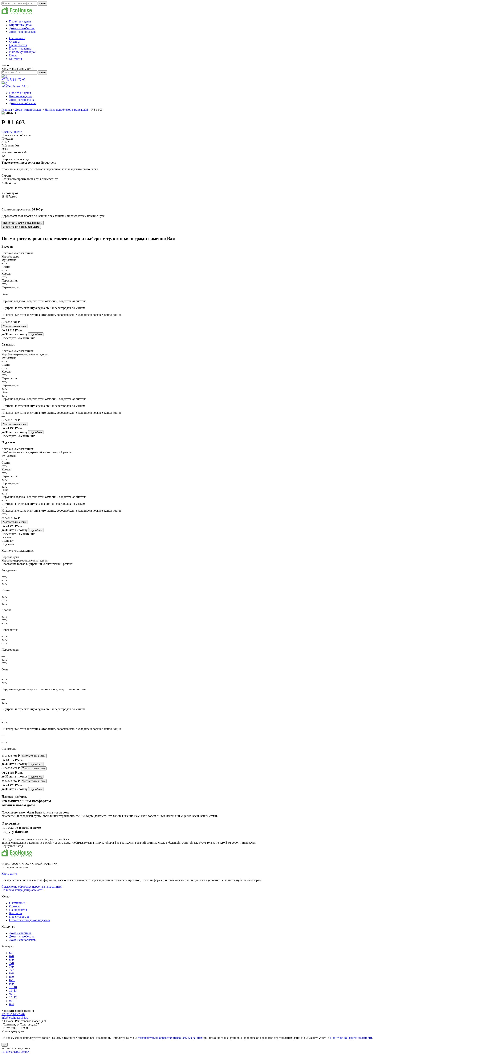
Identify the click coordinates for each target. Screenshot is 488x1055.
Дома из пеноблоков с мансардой (66, 109)
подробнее (36, 334)
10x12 (13, 997)
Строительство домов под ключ (29, 920)
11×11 (13, 990)
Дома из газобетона (22, 28)
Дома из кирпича (20, 933)
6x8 (11, 956)
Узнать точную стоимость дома (21, 226)
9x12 (12, 994)
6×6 (11, 1004)
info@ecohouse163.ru (15, 86)
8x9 (11, 976)
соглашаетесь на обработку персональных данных (170, 1037)
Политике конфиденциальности (351, 1037)
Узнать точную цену (14, 326)
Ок (4, 1044)
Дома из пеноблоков (22, 31)
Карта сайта (9, 873)
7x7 (11, 970)
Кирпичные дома (20, 24)
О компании (17, 38)
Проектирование (20, 48)
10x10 (13, 987)
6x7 (11, 952)
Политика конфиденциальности (22, 890)
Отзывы (14, 41)
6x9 (11, 959)
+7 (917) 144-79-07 (13, 79)
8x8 (11, 973)
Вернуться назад (12, 846)
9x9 (11, 983)
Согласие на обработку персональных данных (32, 886)
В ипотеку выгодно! (22, 52)
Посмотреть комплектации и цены (22, 222)
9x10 (12, 1000)
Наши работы (18, 45)
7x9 (11, 966)
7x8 (11, 963)
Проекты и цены (20, 21)
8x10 (12, 980)
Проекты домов (19, 916)
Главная (7, 109)
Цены (13, 55)
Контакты (15, 58)
